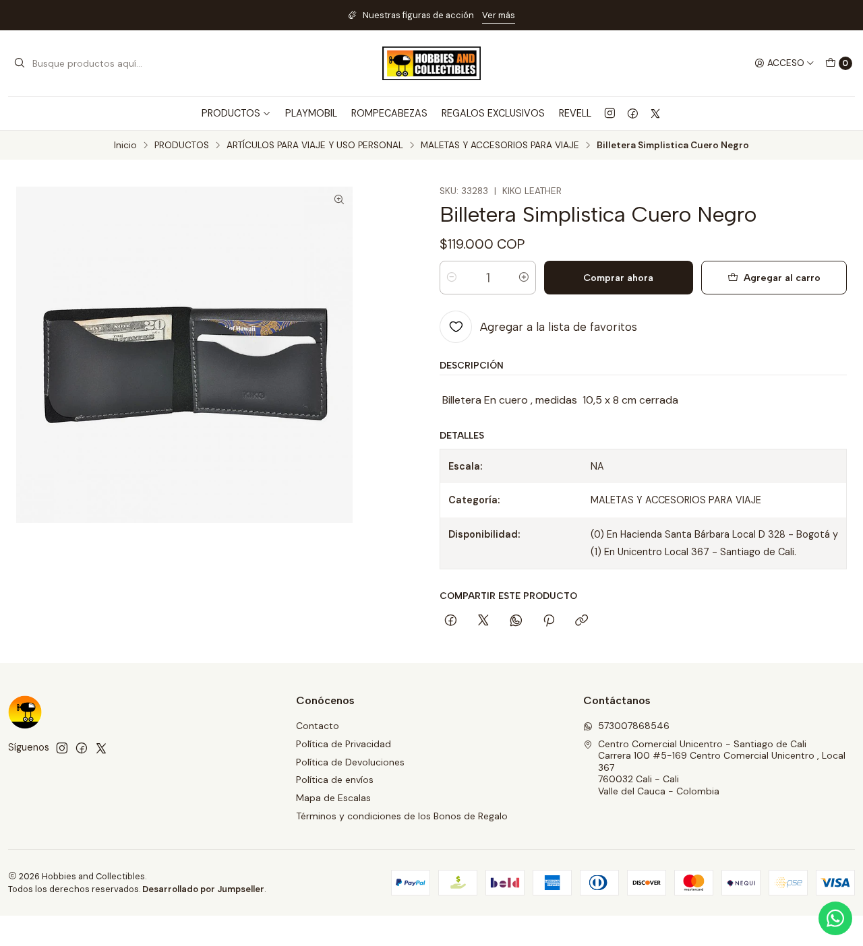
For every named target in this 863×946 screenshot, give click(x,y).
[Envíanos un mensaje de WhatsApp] (835, 918)
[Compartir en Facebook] (451, 621)
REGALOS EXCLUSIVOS (493, 113)
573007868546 (633, 726)
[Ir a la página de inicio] (431, 63)
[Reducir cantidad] (451, 277)
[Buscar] (19, 63)
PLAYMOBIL (311, 113)
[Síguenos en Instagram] (609, 113)
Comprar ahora (618, 278)
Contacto (317, 726)
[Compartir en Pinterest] (548, 621)
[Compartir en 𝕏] (483, 621)
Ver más (498, 15)
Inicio (125, 145)
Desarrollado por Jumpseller (203, 889)
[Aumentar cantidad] (523, 277)
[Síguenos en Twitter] (655, 113)
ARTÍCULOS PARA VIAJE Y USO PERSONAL (315, 145)
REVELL (575, 113)
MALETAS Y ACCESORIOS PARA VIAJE (500, 145)
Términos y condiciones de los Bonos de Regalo (402, 816)
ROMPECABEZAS (389, 113)
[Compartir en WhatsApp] (516, 621)
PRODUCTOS (181, 145)
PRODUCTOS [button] (231, 113)
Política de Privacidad (343, 744)
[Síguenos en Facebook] (632, 113)
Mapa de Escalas (333, 798)
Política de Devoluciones (350, 762)
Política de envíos (335, 780)
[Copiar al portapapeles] (581, 621)
